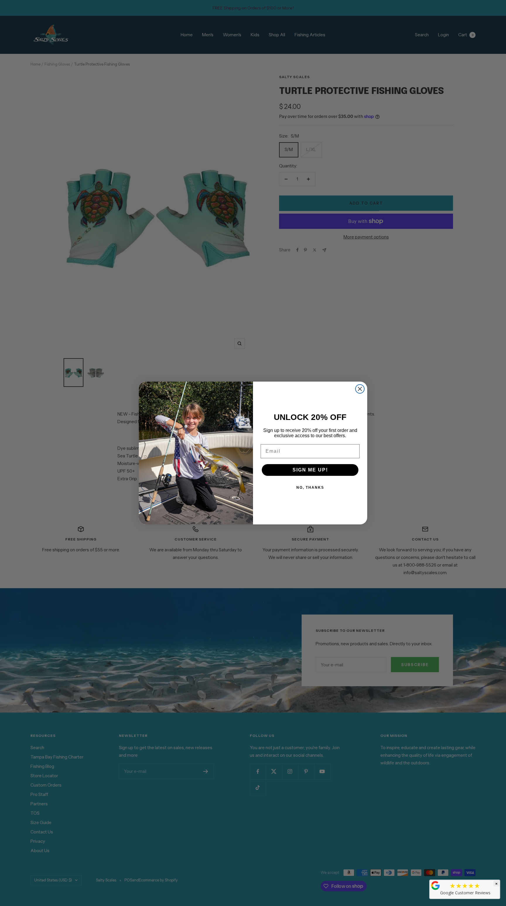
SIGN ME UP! (310, 469)
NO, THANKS (310, 487)
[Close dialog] (359, 389)
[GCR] (435, 885)
